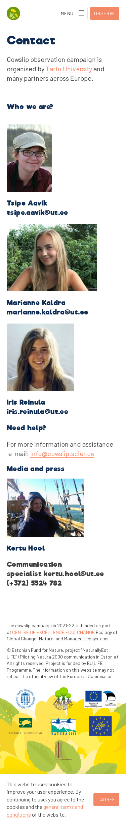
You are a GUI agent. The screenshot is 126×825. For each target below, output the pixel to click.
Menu (67, 13)
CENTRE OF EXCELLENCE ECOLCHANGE (53, 632)
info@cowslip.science (62, 453)
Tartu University (69, 69)
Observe (104, 13)
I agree (106, 799)
